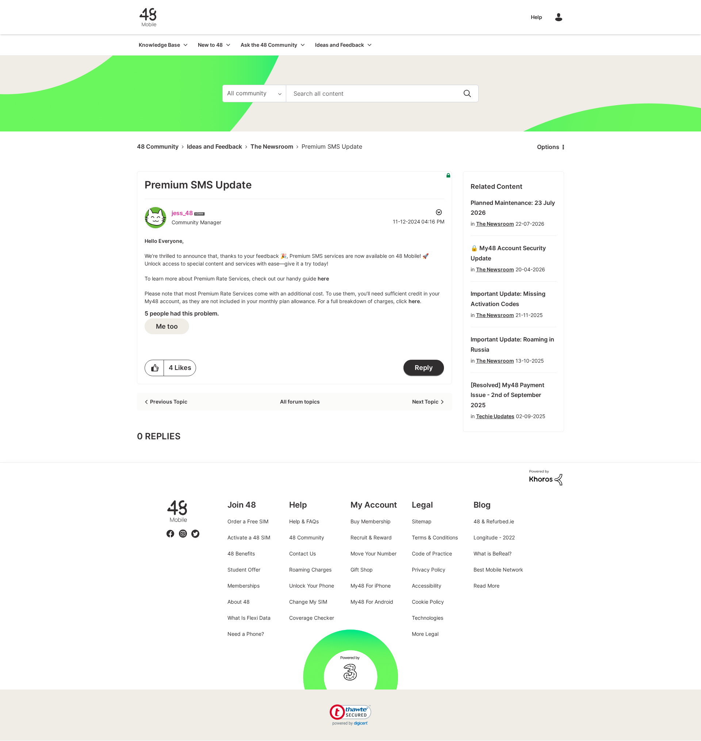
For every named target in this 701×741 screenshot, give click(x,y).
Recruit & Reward (371, 537)
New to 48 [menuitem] (210, 45)
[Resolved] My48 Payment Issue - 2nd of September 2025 (507, 395)
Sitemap (422, 521)
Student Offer (243, 569)
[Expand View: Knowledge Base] (185, 44)
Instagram (183, 529)
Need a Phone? (245, 634)
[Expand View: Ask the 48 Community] (302, 44)
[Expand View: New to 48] (228, 44)
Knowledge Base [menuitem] (159, 45)
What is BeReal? (493, 553)
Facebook (170, 529)
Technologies (427, 618)
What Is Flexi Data (249, 618)
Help (536, 17)
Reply (424, 367)
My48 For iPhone (370, 586)
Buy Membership (370, 521)
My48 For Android (371, 602)
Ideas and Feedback (214, 146)
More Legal (425, 634)
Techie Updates (495, 416)
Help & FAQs (304, 521)
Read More (486, 586)
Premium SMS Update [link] (332, 146)
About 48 (238, 602)
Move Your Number (373, 553)
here (323, 278)
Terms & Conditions (435, 537)
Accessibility (426, 586)
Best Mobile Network (498, 569)
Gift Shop (361, 569)
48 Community (148, 17)
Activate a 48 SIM (248, 537)
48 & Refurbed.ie (494, 521)
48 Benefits (241, 553)
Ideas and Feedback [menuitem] (339, 45)
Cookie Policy (428, 602)
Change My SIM (308, 602)
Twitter (195, 529)
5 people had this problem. (182, 313)
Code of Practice (432, 553)
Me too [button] (167, 326)
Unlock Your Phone (311, 586)
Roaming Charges (310, 569)
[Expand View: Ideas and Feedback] (369, 44)
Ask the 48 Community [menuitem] (269, 45)
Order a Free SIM (247, 521)
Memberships (243, 586)
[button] (154, 368)
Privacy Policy (428, 569)
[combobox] (382, 93)
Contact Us (302, 553)
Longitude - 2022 (494, 537)
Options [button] (548, 146)
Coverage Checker (311, 618)
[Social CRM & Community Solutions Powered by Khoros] (545, 477)
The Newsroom (271, 146)
